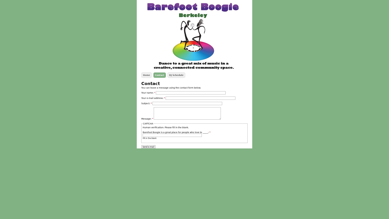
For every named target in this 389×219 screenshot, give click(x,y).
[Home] (193, 36)
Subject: (146, 103)
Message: (147, 119)
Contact (159, 75)
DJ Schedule (176, 75)
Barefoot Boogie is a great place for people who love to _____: (176, 132)
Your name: (148, 93)
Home (146, 75)
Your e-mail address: (153, 98)
